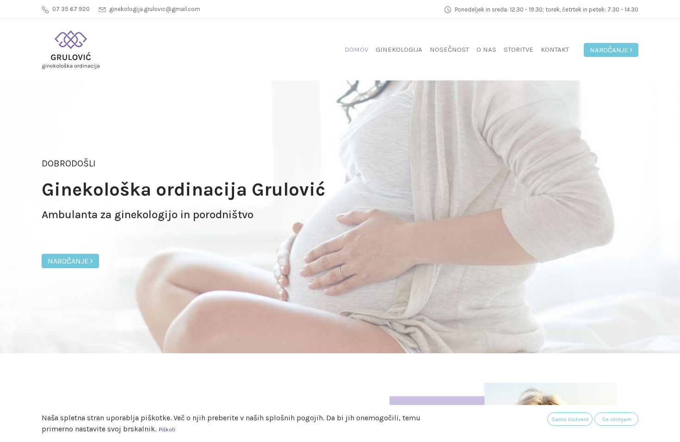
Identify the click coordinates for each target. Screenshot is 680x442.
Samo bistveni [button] (569, 419)
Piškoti (167, 429)
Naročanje (610, 50)
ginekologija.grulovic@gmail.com (154, 9)
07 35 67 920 (71, 9)
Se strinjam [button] (616, 419)
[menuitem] (356, 50)
